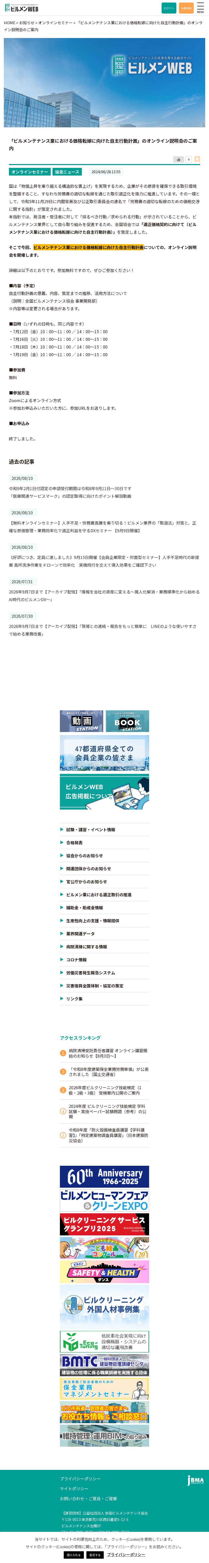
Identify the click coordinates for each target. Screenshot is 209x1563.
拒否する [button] (95, 1555)
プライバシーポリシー (80, 1478)
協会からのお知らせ (84, 855)
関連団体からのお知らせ (88, 868)
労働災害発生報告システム (90, 973)
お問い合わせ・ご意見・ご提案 (88, 1498)
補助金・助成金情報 (84, 907)
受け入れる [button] (74, 1555)
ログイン (169, 8)
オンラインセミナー (29, 172)
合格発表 (74, 842)
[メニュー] (200, 6)
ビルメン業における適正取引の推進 (99, 894)
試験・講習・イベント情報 (90, 829)
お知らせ (26, 22)
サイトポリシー (74, 1488)
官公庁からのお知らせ (86, 881)
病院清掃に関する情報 (86, 947)
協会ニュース (67, 172)
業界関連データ (80, 934)
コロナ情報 (76, 960)
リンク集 (74, 999)
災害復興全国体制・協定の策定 (94, 986)
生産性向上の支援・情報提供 (92, 920)
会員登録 (186, 8)
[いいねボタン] (178, 159)
